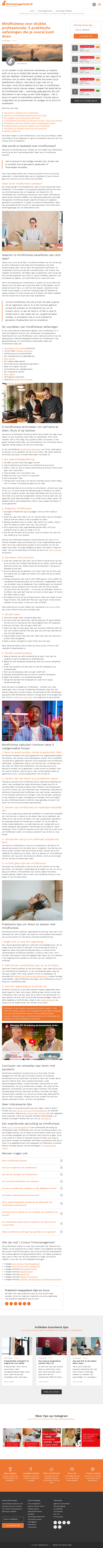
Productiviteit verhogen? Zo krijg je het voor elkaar (16, 1362)
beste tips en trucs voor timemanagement (29, 1111)
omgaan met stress (24, 351)
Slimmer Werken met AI (36, 1506)
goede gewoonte (48, 1000)
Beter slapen (9, 374)
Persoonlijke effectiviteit (36, 1516)
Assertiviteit (32, 1524)
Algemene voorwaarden (62, 1503)
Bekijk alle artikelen (51, 1392)
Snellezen (31, 1514)
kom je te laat (55, 550)
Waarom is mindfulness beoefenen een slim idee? (25, 115)
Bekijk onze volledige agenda (86, 101)
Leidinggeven (32, 1522)
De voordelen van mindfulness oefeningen (22, 118)
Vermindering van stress (14, 348)
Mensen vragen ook (12, 131)
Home (32, 11)
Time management (34, 1503)
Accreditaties (58, 1509)
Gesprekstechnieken (35, 1511)
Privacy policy (58, 1516)
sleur (10, 491)
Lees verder (9, 1382)
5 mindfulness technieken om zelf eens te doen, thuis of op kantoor (33, 121)
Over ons (57, 1514)
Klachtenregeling (59, 1506)
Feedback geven (33, 1509)
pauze (51, 607)
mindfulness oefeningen (30, 449)
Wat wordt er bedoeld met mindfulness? (21, 113)
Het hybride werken (35, 1519)
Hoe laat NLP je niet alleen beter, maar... (84, 1362)
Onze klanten (58, 1511)
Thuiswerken (32, 1527)
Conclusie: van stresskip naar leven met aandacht (25, 128)
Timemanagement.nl (45, 11)
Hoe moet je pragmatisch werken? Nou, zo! (49, 1362)
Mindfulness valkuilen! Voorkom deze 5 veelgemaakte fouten (30, 123)
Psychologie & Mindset (64, 11)
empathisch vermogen (23, 380)
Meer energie (9, 359)
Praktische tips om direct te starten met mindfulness (27, 126)
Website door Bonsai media (62, 1545)
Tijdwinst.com (43, 1545)
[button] (12, 1437)
